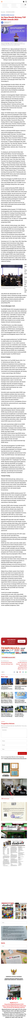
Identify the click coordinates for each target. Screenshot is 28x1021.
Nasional (12, 15)
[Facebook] (7, 998)
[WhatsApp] (18, 998)
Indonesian (6, 798)
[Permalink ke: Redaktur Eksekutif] (2, 22)
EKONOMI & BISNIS (5, 15)
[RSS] (21, 998)
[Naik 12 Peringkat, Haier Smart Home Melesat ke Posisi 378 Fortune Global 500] (21, 695)
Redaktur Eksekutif (7, 22)
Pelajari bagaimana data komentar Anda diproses (15, 758)
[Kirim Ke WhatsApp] (26, 672)
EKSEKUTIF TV (14, 1002)
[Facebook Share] (14, 672)
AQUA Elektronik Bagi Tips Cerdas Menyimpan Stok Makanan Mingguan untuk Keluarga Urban (21, 688)
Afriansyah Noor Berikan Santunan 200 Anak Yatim (7, 662)
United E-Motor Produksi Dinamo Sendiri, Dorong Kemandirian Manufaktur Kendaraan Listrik (19, 715)
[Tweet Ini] (17, 672)
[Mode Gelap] (24, 1)
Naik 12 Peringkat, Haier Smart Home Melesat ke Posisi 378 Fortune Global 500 (20, 701)
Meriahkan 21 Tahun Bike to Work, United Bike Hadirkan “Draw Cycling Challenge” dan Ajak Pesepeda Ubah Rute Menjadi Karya (6, 701)
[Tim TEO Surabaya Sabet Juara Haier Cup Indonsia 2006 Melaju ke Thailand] (7, 709)
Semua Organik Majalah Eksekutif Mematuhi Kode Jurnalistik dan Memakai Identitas (14, 1006)
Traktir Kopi (21, 641)
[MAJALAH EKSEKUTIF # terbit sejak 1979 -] (14, 991)
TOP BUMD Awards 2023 (8, 657)
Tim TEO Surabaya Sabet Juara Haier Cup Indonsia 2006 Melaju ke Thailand (6, 715)
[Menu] (2, 1)
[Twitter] (10, 998)
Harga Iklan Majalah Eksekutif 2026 (13, 1004)
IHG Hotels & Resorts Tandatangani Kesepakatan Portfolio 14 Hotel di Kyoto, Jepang (7, 688)
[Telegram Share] (23, 672)
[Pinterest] (13, 998)
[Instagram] (15, 998)
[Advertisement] (14, 621)
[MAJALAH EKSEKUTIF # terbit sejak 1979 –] (8, 1)
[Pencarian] (26, 1)
